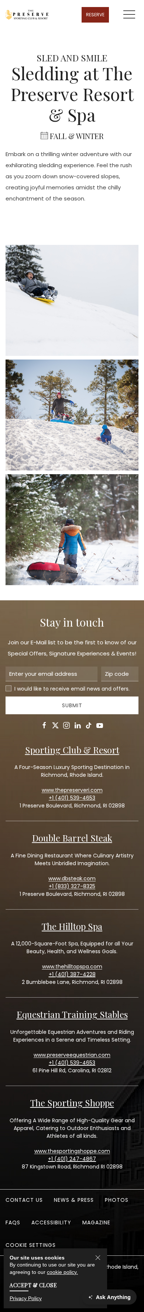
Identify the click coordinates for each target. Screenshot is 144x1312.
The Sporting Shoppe (72, 1103)
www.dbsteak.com (72, 878)
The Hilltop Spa (72, 926)
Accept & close (33, 1285)
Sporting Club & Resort (72, 750)
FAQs (13, 1222)
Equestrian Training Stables (72, 1014)
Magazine (96, 1222)
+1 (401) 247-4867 (72, 1159)
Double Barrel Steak (72, 838)
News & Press (74, 1200)
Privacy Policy (26, 1298)
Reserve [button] (95, 14)
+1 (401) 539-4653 (72, 1062)
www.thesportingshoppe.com (72, 1151)
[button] (129, 15)
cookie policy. (62, 1272)
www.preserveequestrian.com (72, 1055)
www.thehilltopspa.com (72, 966)
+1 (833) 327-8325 (72, 886)
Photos (116, 1200)
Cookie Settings (31, 1245)
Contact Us (24, 1200)
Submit (72, 705)
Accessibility (51, 1222)
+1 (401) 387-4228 (72, 974)
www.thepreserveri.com (72, 790)
